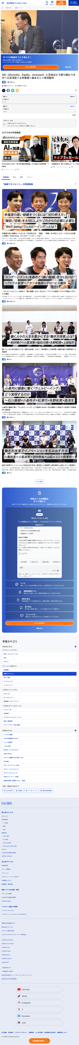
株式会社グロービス (7, 927)
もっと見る (39, 481)
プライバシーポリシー (21, 1032)
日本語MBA (5, 819)
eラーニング (5, 873)
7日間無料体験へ (61, 3)
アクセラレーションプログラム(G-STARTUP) (14, 914)
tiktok (24, 996)
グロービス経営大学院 (8, 931)
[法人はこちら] (74, 3)
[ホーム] (2, 8)
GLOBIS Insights (6, 901)
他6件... (75, 115)
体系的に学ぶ (9, 8)
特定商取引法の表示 (50, 1032)
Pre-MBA (5, 839)
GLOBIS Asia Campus (8, 943)
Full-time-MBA (7, 843)
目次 (14, 177)
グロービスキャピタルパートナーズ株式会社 (14, 934)
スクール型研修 (6, 869)
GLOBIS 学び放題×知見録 (9, 853)
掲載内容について (62, 1032)
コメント (30, 177)
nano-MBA (6, 836)
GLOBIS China (6, 947)
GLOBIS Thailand (6, 958)
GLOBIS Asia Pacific (7, 940)
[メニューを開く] (3, 3)
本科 (4, 829)
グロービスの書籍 (7, 893)
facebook (26, 1016)
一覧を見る (39, 184)
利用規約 (10, 1032)
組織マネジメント (19, 8)
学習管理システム (7, 880)
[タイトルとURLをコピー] (17, 90)
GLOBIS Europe (6, 951)
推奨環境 (31, 1032)
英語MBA (4, 833)
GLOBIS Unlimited (7, 856)
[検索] (47, 3)
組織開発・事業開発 (7, 884)
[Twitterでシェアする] (3, 90)
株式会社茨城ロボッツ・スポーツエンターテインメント (17, 975)
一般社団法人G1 (6, 967)
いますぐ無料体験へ (30, 67)
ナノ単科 (5, 823)
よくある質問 (39, 1032)
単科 (4, 826)
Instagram (26, 1002)
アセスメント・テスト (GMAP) (10, 877)
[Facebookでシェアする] (8, 90)
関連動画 (6, 177)
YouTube (26, 989)
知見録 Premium (22, 85)
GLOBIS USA (5, 962)
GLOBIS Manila (6, 955)
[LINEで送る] (12, 90)
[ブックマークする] (76, 90)
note (24, 1022)
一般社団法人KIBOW (7, 971)
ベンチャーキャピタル (8, 910)
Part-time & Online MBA (10, 846)
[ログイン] (52, 3)
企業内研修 (5, 865)
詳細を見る (68, 67)
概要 (21, 177)
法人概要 (4, 1032)
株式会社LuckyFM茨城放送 (9, 979)
